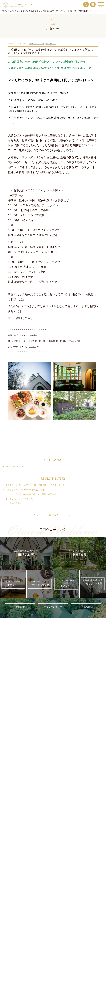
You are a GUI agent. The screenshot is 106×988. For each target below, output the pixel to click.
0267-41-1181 (20, 341)
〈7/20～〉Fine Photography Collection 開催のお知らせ (31, 494)
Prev (35, 515)
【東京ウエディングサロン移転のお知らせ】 (26, 490)
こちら (32, 346)
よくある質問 (86, 607)
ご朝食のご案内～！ (15, 503)
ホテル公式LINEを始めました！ (20, 499)
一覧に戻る (52, 515)
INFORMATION (36, 44)
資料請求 (20, 607)
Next (70, 515)
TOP (4, 11)
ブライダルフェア (53, 607)
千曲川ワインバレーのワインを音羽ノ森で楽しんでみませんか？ (35, 485)
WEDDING (50, 44)
